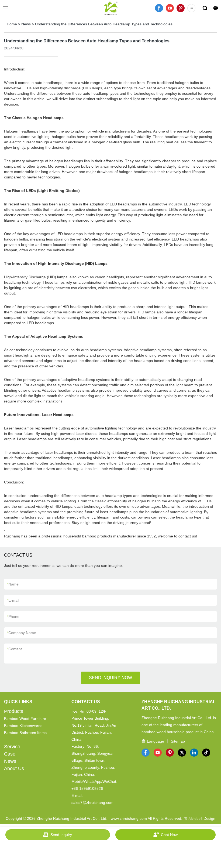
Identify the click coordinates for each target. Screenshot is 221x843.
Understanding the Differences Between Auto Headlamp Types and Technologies (103, 24)
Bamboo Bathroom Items (25, 732)
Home (12, 24)
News (26, 24)
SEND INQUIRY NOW (110, 677)
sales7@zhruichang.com (92, 802)
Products (13, 711)
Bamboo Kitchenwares (23, 725)
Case (9, 754)
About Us (14, 768)
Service (12, 746)
